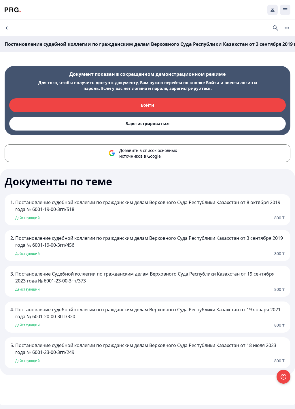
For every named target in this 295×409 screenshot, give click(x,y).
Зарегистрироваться (147, 123)
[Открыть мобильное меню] (285, 10)
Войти (147, 105)
